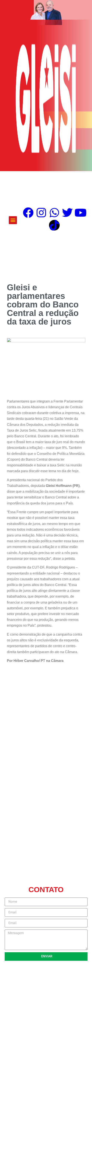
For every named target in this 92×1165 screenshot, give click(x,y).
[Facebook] (28, 212)
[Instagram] (41, 212)
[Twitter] (67, 212)
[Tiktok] (54, 225)
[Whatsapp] (54, 212)
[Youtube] (80, 212)
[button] (13, 220)
